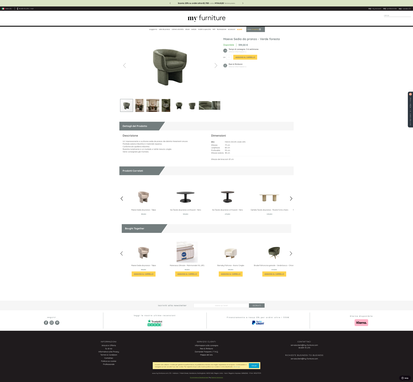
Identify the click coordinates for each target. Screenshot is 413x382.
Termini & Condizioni (108, 355)
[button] (124, 65)
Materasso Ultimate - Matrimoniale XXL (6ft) (187, 265)
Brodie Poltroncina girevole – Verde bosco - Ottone (274, 265)
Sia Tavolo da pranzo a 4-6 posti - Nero (227, 210)
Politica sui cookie (108, 361)
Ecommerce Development (199, 377)
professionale (392, 9)
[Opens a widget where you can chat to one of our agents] (405, 378)
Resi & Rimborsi (206, 348)
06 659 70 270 (24, 9)
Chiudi (254, 366)
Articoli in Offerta (109, 345)
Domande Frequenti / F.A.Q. (206, 352)
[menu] (206, 29)
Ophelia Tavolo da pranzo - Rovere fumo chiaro (269, 210)
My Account (376, 9)
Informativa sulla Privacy (108, 352)
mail (31, 9)
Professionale (108, 364)
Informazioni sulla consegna (206, 345)
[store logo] (206, 18)
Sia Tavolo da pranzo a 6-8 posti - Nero (185, 210)
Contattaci (108, 358)
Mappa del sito (206, 355)
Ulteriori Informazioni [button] (237, 52)
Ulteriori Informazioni (237, 67)
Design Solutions (217, 377)
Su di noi (108, 348)
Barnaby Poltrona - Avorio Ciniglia (230, 265)
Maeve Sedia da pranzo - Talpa (143, 210)
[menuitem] (153, 29)
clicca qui (236, 367)
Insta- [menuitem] (253, 29)
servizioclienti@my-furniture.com (304, 345)
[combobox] (397, 15)
